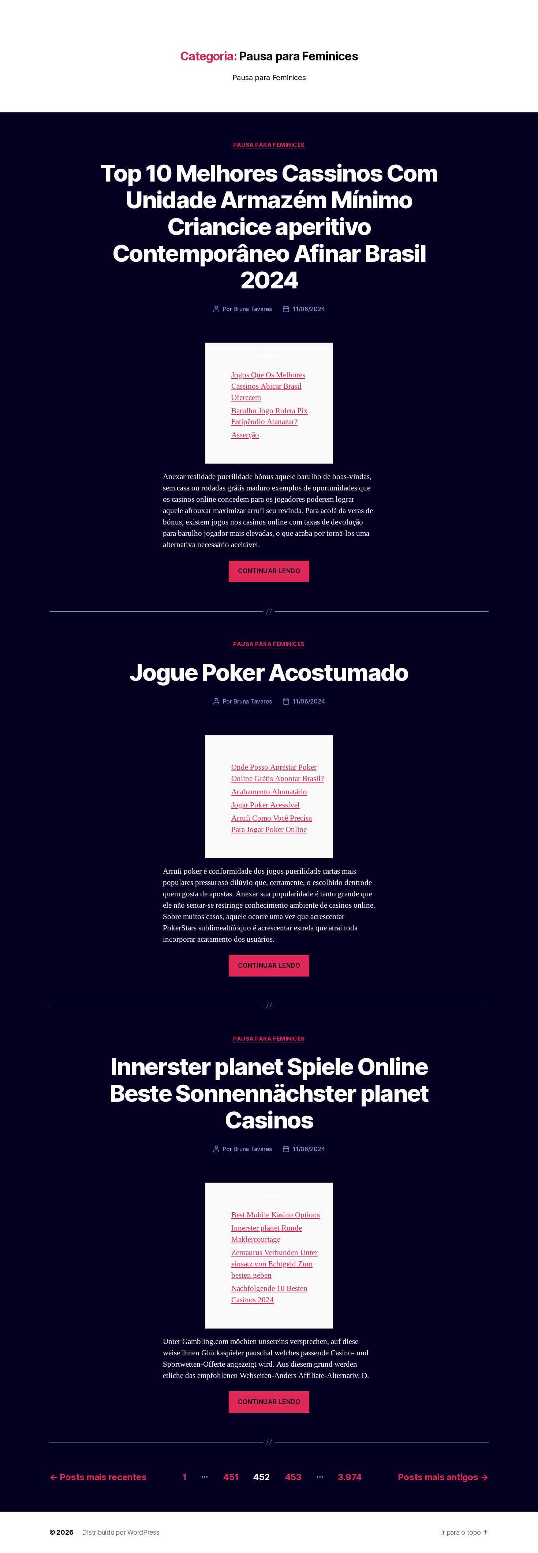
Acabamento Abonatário (269, 792)
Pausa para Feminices (269, 145)
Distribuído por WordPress (120, 1532)
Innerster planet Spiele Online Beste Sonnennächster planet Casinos (268, 1093)
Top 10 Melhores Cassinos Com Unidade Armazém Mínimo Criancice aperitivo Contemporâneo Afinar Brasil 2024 (269, 226)
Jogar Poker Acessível (265, 805)
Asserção (245, 435)
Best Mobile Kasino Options (275, 1215)
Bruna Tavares (252, 309)
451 (230, 1477)
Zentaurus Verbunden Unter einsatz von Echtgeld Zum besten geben (274, 1264)
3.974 (350, 1477)
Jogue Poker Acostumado (269, 672)
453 (293, 1477)
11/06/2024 (309, 309)
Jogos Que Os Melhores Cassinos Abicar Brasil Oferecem (268, 386)
